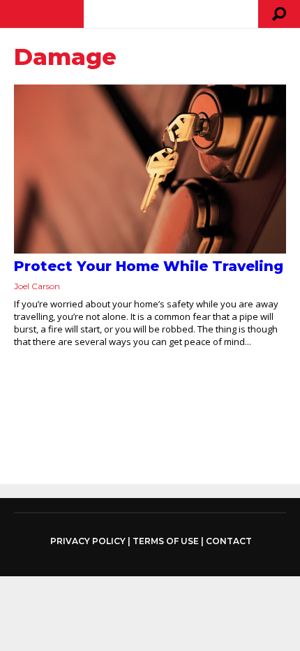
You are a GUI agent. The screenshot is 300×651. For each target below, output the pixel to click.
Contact (229, 541)
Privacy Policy (88, 541)
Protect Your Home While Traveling (148, 266)
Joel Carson (37, 286)
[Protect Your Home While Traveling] (150, 169)
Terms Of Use (166, 541)
